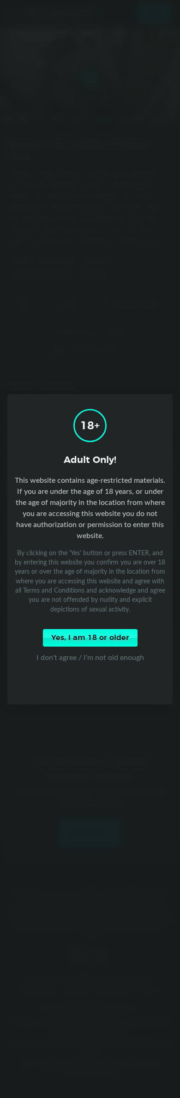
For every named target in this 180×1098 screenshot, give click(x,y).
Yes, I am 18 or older (90, 638)
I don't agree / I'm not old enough (90, 657)
